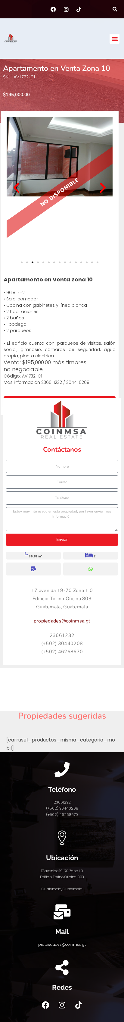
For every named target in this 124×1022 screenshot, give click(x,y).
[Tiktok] (78, 1004)
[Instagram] (62, 1004)
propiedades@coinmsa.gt (62, 621)
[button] (114, 9)
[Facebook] (45, 1004)
